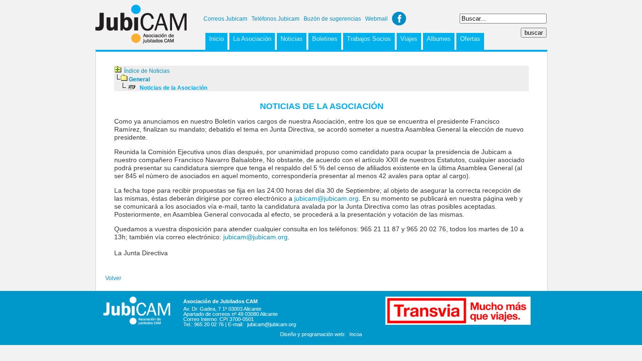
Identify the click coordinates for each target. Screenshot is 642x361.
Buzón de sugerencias (332, 19)
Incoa (355, 334)
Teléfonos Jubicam (275, 19)
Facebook (399, 18)
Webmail (376, 19)
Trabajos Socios (369, 38)
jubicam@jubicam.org (326, 198)
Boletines (324, 38)
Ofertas (470, 38)
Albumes (439, 38)
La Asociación (252, 38)
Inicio (216, 38)
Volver (113, 278)
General (139, 79)
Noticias (292, 38)
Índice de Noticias (147, 71)
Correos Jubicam (225, 19)
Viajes (408, 38)
